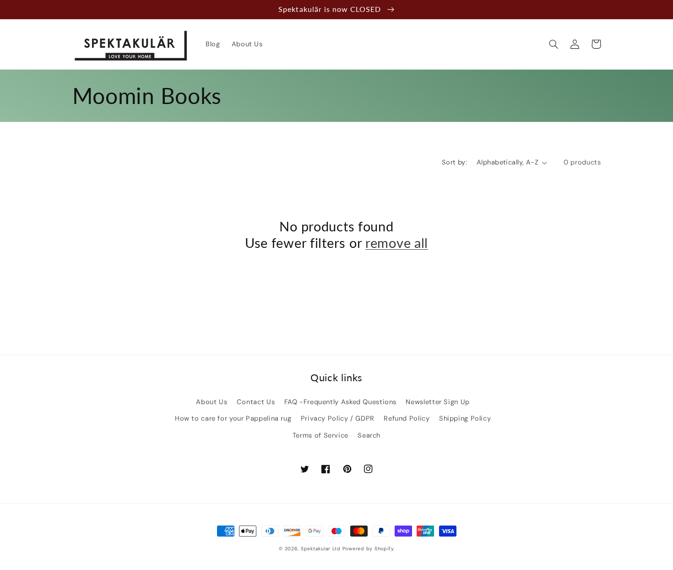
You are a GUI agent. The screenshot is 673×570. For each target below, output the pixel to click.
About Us (211, 401)
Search (369, 435)
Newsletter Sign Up (437, 401)
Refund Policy (406, 418)
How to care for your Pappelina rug (233, 418)
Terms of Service (320, 435)
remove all (396, 243)
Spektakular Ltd (321, 549)
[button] (553, 44)
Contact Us (256, 401)
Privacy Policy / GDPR (337, 418)
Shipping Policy (465, 418)
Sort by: (454, 162)
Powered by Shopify (368, 549)
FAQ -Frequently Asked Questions (340, 401)
